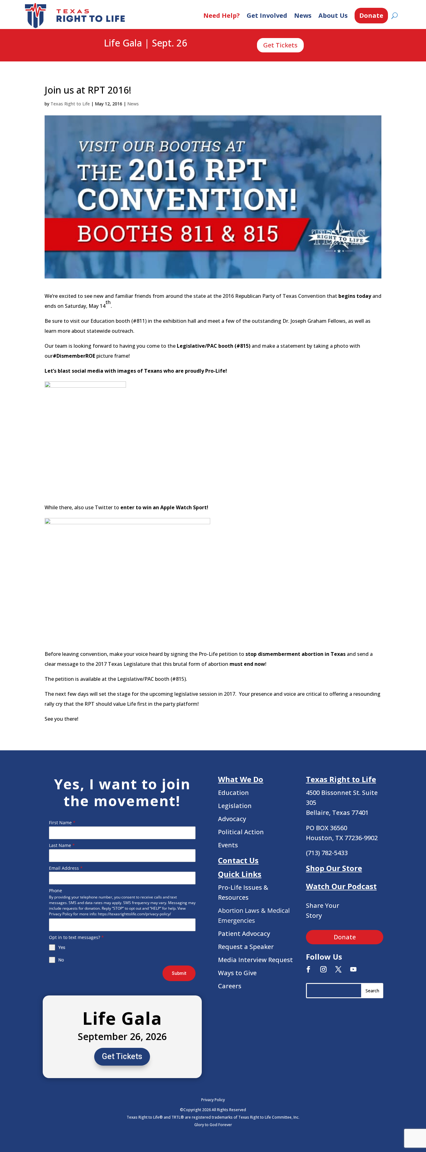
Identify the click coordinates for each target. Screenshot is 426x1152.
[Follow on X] (338, 969)
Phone (55, 890)
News (303, 15)
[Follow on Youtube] (353, 969)
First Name (62, 822)
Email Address (66, 868)
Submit (179, 973)
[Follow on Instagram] (323, 969)
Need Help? (221, 15)
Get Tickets (280, 45)
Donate (371, 15)
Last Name (62, 845)
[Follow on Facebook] (308, 969)
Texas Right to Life (70, 104)
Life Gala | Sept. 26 (145, 43)
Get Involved (267, 15)
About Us (333, 15)
